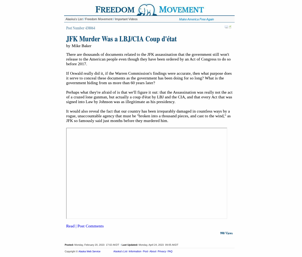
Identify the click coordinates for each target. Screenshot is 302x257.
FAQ (170, 251)
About (153, 251)
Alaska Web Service (89, 251)
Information (135, 251)
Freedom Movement (98, 19)
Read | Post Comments (85, 226)
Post (145, 251)
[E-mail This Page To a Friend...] (226, 28)
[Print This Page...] (230, 28)
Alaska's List (74, 19)
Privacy (162, 251)
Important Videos (126, 19)
